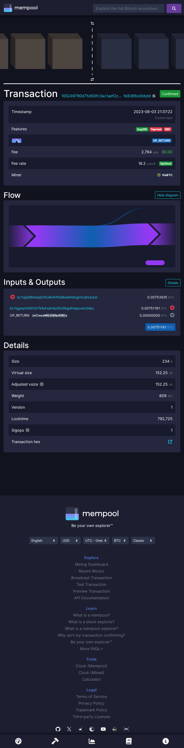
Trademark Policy (91, 710)
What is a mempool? (91, 615)
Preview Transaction (91, 591)
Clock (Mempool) (91, 665)
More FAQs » (91, 648)
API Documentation (91, 597)
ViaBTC (166, 175)
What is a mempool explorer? (91, 628)
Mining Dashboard (91, 564)
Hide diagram (167, 195)
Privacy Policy (91, 703)
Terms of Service (91, 696)
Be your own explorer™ (91, 642)
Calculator (91, 679)
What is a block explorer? (91, 621)
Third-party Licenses (91, 716)
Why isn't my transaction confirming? (91, 635)
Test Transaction (91, 584)
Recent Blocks (91, 571)
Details (173, 283)
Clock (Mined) (91, 672)
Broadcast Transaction (91, 577)
